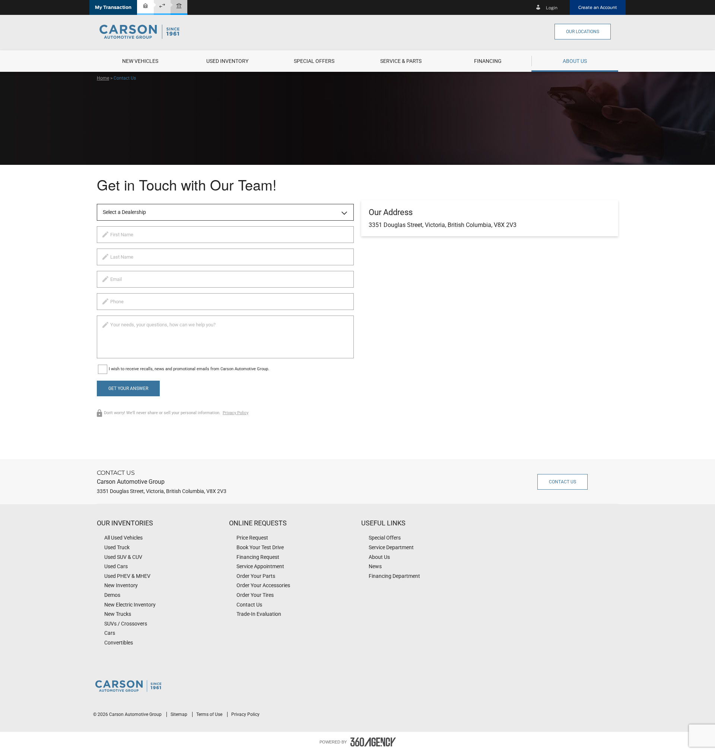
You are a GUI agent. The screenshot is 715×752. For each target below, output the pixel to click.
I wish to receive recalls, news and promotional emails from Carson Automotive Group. (189, 369)
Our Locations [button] (582, 31)
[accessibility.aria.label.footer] (373, 741)
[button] (113, 7)
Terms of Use (209, 714)
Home (103, 78)
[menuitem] (140, 61)
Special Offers (314, 61)
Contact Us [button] (562, 481)
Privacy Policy (235, 412)
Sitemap (179, 714)
